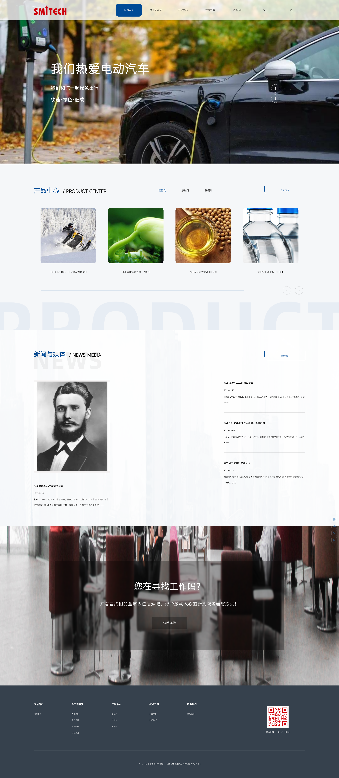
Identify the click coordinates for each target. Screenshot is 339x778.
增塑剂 (114, 714)
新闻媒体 (75, 726)
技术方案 (210, 10)
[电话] (334, 533)
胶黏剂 (114, 720)
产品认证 (153, 720)
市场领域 (75, 720)
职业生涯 (75, 733)
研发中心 (153, 714)
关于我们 (75, 714)
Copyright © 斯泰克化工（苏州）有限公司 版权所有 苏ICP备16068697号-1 (169, 764)
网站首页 (129, 10)
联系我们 (237, 10)
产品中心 (183, 10)
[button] (275, 88)
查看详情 (169, 623)
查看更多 (284, 190)
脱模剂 (114, 726)
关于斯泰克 (156, 10)
